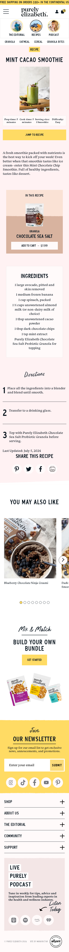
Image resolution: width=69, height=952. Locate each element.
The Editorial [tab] (15, 824)
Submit (57, 765)
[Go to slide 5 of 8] (36, 602)
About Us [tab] (11, 813)
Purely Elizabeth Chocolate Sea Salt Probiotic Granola (36, 435)
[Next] (63, 560)
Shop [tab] (8, 801)
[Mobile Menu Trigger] (6, 11)
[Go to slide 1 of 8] (21, 602)
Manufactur (42, 941)
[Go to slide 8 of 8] (48, 602)
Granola (10, 41)
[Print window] (52, 469)
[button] (57, 11)
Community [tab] (13, 836)
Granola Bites (55, 41)
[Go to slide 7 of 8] (44, 602)
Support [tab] (11, 847)
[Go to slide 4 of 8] (32, 602)
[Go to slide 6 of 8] (40, 602)
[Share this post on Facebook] (40, 469)
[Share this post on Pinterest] (17, 469)
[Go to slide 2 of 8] (25, 602)
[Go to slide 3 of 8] (29, 602)
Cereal (38, 41)
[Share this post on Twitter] (28, 469)
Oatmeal (24, 41)
